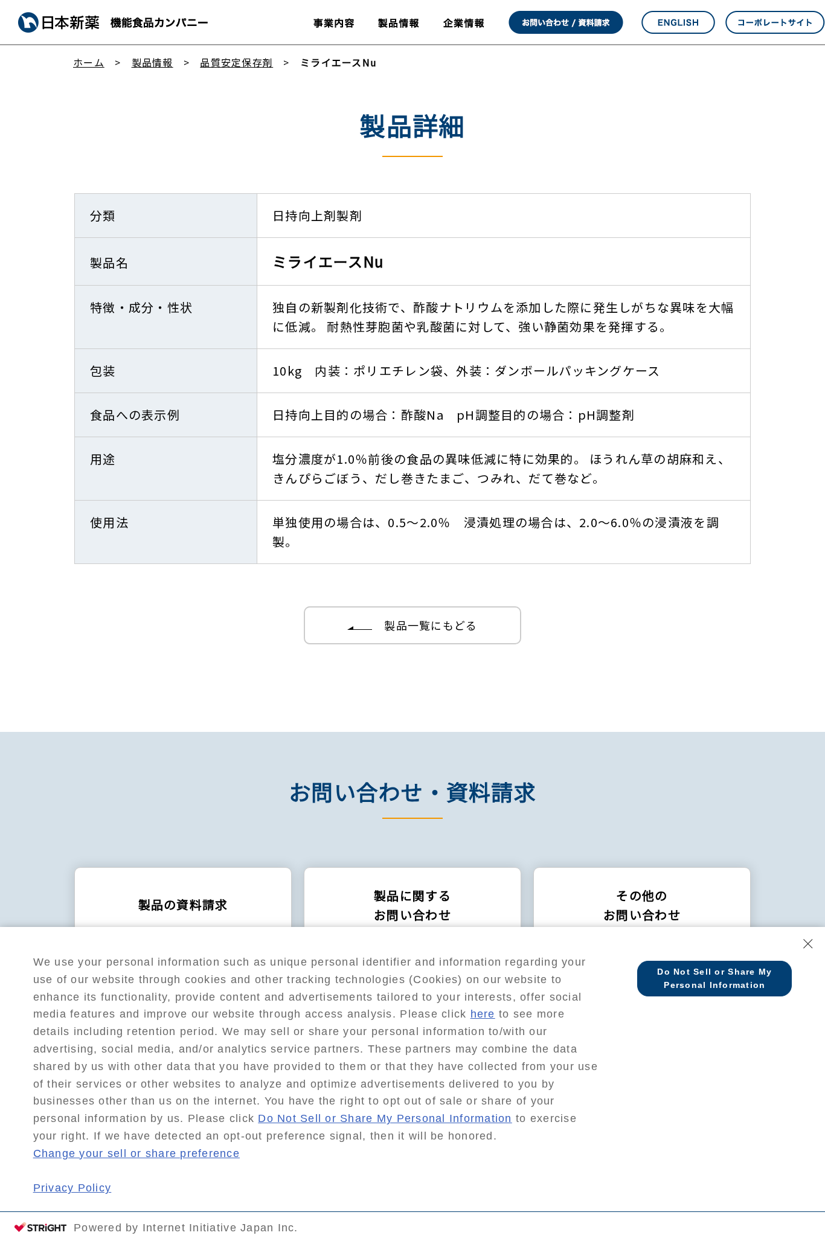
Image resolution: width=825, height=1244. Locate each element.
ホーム (88, 62)
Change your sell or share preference (136, 1153)
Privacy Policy (72, 1188)
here (482, 1014)
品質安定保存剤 (236, 62)
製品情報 (152, 62)
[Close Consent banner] (808, 944)
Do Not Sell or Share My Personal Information (385, 1118)
